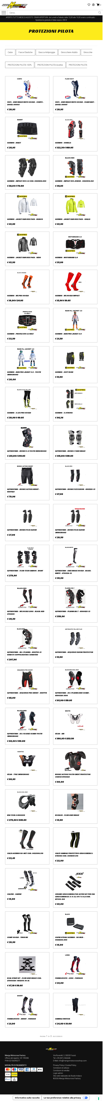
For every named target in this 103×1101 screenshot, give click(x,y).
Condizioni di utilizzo (61, 1068)
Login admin (58, 1073)
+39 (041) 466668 (63, 1058)
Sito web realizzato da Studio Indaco (67, 1076)
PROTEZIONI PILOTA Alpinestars (83, 65)
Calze (10, 52)
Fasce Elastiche (26, 52)
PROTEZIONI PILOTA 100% (20, 65)
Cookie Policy (70, 1065)
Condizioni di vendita (61, 1071)
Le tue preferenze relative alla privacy (62, 1097)
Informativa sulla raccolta (27, 1097)
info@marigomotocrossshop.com (73, 1061)
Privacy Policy (58, 1065)
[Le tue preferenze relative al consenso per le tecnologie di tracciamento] (98, 1098)
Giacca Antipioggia (46, 52)
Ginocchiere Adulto (69, 52)
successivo (57, 1036)
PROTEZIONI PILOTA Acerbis (50, 65)
